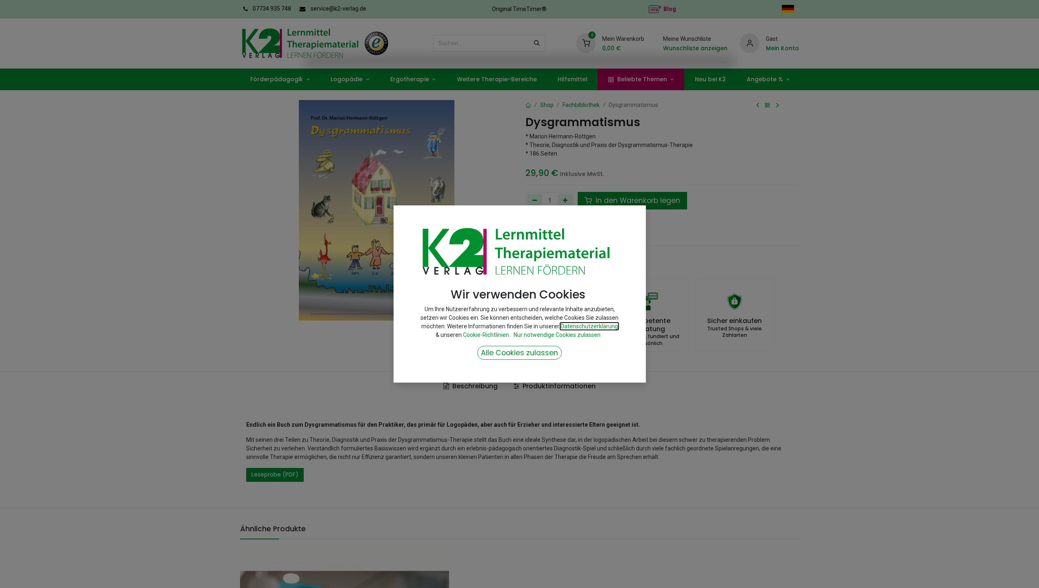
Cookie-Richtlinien (486, 335)
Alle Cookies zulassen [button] (519, 353)
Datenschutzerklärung (589, 326)
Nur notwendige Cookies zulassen (557, 335)
